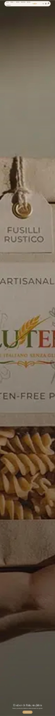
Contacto (8, 5)
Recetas (28, 2)
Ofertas (17, 2)
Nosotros (23, 2)
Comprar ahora (27, 712)
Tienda (11, 2)
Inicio (7, 2)
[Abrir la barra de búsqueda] (43, 3)
